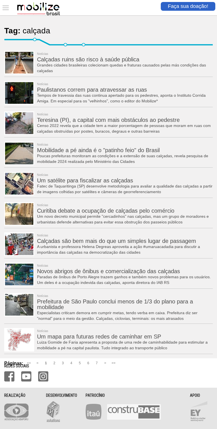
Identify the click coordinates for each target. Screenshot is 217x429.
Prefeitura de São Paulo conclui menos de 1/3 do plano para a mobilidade (115, 304)
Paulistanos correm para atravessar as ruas (92, 90)
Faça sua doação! (188, 6)
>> (114, 363)
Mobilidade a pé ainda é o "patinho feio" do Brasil (98, 150)
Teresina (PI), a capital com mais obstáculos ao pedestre (108, 120)
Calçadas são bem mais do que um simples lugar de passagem (116, 241)
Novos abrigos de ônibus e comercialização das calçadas (108, 271)
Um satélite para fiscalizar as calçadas (85, 180)
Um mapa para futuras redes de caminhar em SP (99, 336)
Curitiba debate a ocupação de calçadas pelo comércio (105, 211)
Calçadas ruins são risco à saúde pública (88, 59)
